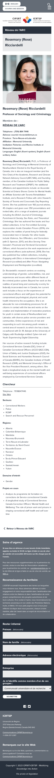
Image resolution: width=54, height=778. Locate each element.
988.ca (5, 574)
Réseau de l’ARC (14, 125)
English (14, 4)
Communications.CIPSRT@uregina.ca (17, 732)
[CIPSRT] (27, 22)
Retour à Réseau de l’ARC (20, 528)
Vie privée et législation (27, 774)
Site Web (7, 394)
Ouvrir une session (14, 9)
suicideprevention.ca (39, 568)
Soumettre (12, 697)
